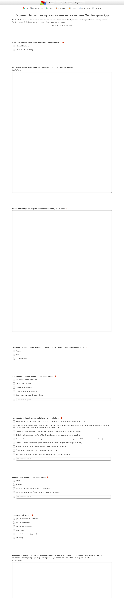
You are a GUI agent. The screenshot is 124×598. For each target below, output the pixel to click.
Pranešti (74, 8)
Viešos (59, 3)
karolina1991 (62, 8)
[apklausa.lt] (43, 3)
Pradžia (51, 3)
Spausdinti (97, 8)
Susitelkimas (85, 8)
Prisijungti (68, 3)
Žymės (51, 8)
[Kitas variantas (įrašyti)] (62, 399)
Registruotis (79, 3)
